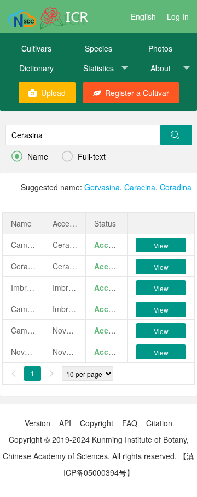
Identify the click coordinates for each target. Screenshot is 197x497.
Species (98, 48)
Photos (160, 48)
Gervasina (102, 187)
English (143, 16)
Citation (159, 422)
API (65, 422)
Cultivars (36, 48)
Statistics (98, 68)
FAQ (129, 422)
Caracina (139, 187)
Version (37, 422)
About (160, 68)
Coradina (176, 187)
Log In (178, 16)
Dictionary (36, 68)
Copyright (96, 422)
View (161, 245)
